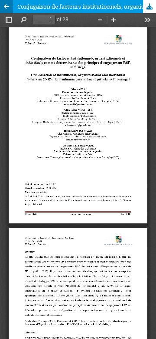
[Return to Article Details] (6, 6)
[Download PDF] (149, 6)
